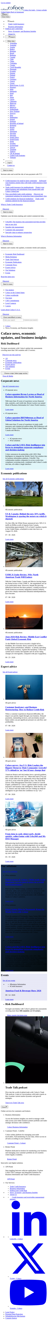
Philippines (14, 117)
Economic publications (13, 362)
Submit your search (31, 320)
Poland (12, 119)
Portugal (13, 121)
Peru (11, 115)
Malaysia (13, 103)
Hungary (13, 87)
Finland (12, 75)
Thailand (13, 149)
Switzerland (14, 145)
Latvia (12, 99)
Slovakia (13, 133)
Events (7, 368)
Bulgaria (13, 55)
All (6, 358)
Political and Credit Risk (18, 1190)
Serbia (12, 129)
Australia (13, 45)
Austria (12, 47)
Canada (12, 57)
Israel (12, 93)
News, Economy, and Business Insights (24, 1192)
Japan (12, 97)
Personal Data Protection (14, 1314)
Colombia (13, 63)
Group (12, 83)
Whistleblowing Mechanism (15, 1316)
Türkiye (12, 151)
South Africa (14, 137)
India (11, 89)
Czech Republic (15, 67)
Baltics (12, 49)
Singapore (13, 131)
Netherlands (14, 109)
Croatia (12, 65)
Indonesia (13, 91)
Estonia (12, 73)
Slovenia (13, 135)
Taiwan (12, 147)
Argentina (13, 43)
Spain (12, 141)
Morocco (13, 107)
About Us (13, 1195)
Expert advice (10, 364)
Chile (12, 59)
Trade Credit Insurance (18, 1186)
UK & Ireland (15, 153)
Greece (12, 81)
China (12, 61)
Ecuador (13, 71)
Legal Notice (10, 1312)
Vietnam (13, 157)
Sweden (13, 143)
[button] (9, 21)
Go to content (5, 3)
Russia (12, 127)
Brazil (12, 53)
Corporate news (11, 360)
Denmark (13, 69)
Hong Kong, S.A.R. (17, 85)
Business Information (17, 1188)
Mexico (12, 105)
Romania (13, 125)
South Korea (14, 139)
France (12, 77)
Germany (13, 79)
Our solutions (10, 366)
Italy (11, 95)
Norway (13, 113)
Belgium (13, 51)
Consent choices (11, 1318)
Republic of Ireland (16, 123)
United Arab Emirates (17, 155)
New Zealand (14, 111)
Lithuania (13, 101)
